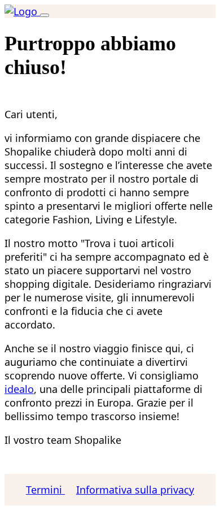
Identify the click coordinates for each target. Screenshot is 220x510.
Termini (45, 489)
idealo (19, 389)
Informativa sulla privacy (135, 489)
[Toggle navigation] (44, 15)
